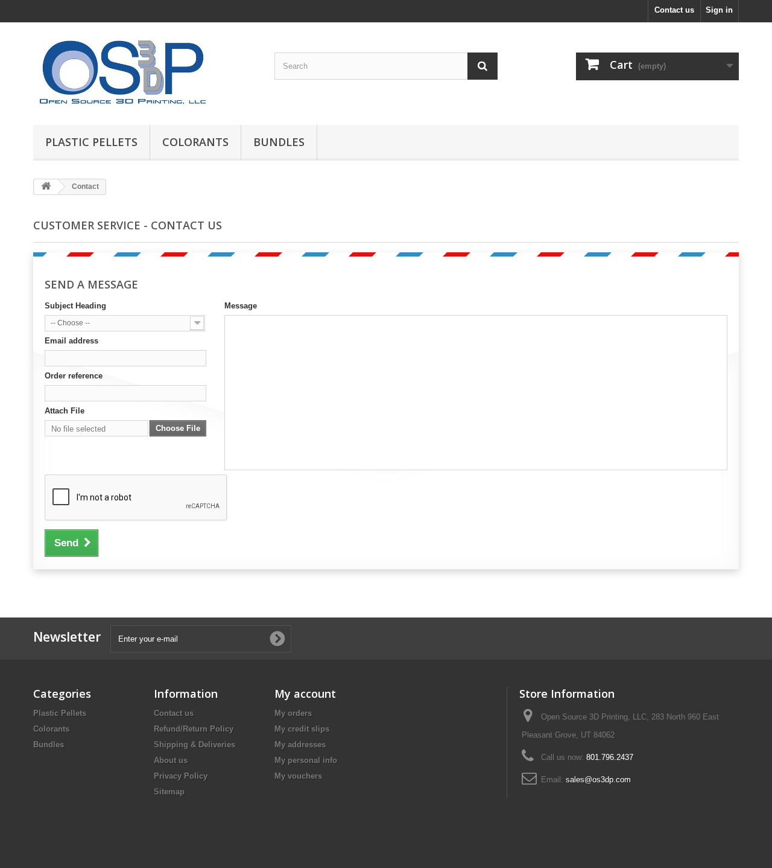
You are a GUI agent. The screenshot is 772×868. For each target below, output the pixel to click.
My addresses (300, 744)
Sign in (719, 9)
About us (171, 760)
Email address (71, 340)
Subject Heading (75, 305)
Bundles (279, 142)
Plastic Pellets (91, 142)
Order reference (74, 375)
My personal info (305, 760)
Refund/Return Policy (193, 728)
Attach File (64, 410)
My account (305, 693)
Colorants (195, 142)
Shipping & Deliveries (194, 744)
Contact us (674, 9)
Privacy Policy (180, 775)
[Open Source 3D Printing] (144, 70)
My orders (293, 713)
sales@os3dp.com (598, 779)
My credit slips (301, 728)
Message (240, 305)
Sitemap (169, 791)
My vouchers (298, 775)
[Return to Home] (45, 186)
